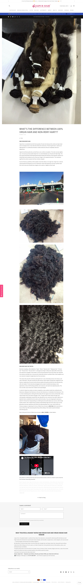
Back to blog (42, 497)
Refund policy (42, 582)
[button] (9, 6)
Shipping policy (68, 582)
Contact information (61, 582)
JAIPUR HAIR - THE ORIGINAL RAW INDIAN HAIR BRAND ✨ (24, 582)
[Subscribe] (28, 571)
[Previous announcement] (8, 1)
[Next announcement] (74, 1)
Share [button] (22, 138)
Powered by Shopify (36, 582)
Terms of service (54, 582)
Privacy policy (48, 582)
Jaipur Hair (21, 492)
